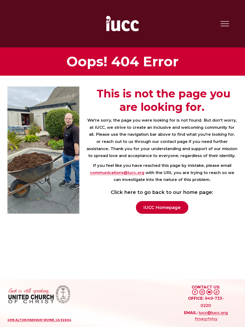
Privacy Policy (206, 319)
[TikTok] (216, 292)
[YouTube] (209, 292)
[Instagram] (202, 292)
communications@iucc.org (117, 172)
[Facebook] (195, 292)
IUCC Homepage (162, 207)
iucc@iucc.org (213, 312)
